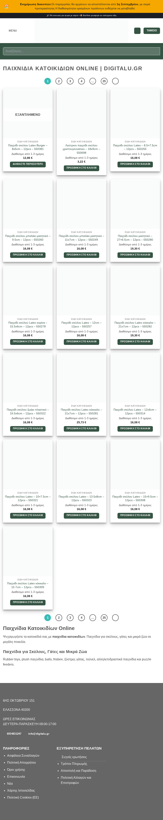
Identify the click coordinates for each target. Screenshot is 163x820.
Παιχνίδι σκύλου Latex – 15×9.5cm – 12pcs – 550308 (135, 498)
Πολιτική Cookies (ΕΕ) (23, 797)
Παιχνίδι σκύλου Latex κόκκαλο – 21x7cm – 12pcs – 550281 (81, 411)
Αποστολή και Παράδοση (78, 770)
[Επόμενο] (115, 81)
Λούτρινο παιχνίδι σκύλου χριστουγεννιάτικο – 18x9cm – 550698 (81, 149)
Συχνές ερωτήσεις (74, 757)
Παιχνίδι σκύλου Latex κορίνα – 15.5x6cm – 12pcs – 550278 (27, 324)
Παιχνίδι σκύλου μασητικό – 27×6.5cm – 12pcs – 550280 (135, 237)
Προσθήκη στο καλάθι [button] (82, 168)
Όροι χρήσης (16, 769)
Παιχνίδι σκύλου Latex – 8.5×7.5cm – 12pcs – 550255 (135, 147)
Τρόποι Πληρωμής (74, 763)
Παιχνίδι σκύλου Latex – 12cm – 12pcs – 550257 (81, 324)
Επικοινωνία (16, 776)
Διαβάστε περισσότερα (28, 164)
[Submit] (155, 51)
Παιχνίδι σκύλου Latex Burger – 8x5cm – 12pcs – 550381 (28, 147)
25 (104, 81)
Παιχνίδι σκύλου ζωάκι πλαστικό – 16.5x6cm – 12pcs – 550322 (28, 411)
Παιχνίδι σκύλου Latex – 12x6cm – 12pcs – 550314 (135, 411)
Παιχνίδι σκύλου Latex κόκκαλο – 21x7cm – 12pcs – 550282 (135, 324)
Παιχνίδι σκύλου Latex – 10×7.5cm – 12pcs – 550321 (28, 498)
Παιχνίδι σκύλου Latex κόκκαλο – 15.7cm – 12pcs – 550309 (27, 585)
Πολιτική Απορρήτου (21, 762)
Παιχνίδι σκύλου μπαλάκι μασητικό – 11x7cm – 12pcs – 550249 (81, 237)
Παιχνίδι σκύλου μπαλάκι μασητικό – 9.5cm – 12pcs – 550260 (27, 237)
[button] (10, 31)
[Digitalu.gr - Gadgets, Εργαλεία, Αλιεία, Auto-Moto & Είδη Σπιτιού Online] (81, 30)
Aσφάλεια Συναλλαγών (23, 755)
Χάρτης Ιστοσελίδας (21, 790)
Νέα (10, 783)
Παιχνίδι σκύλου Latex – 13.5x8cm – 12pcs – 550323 (81, 498)
